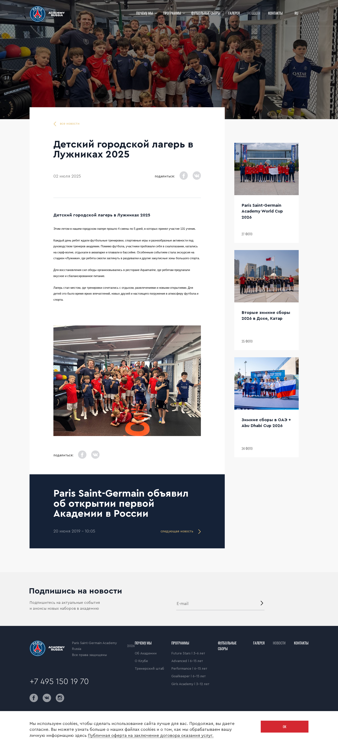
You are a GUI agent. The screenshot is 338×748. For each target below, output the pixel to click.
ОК (284, 726)
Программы (172, 13)
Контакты (275, 13)
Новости (254, 13)
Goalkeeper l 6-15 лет (188, 676)
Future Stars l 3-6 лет (188, 653)
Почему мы (144, 13)
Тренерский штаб (149, 668)
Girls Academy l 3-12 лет (190, 684)
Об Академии (146, 653)
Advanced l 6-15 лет (187, 661)
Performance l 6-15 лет (189, 668)
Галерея (234, 13)
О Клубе (141, 661)
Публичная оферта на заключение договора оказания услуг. (151, 735)
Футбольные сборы (205, 13)
